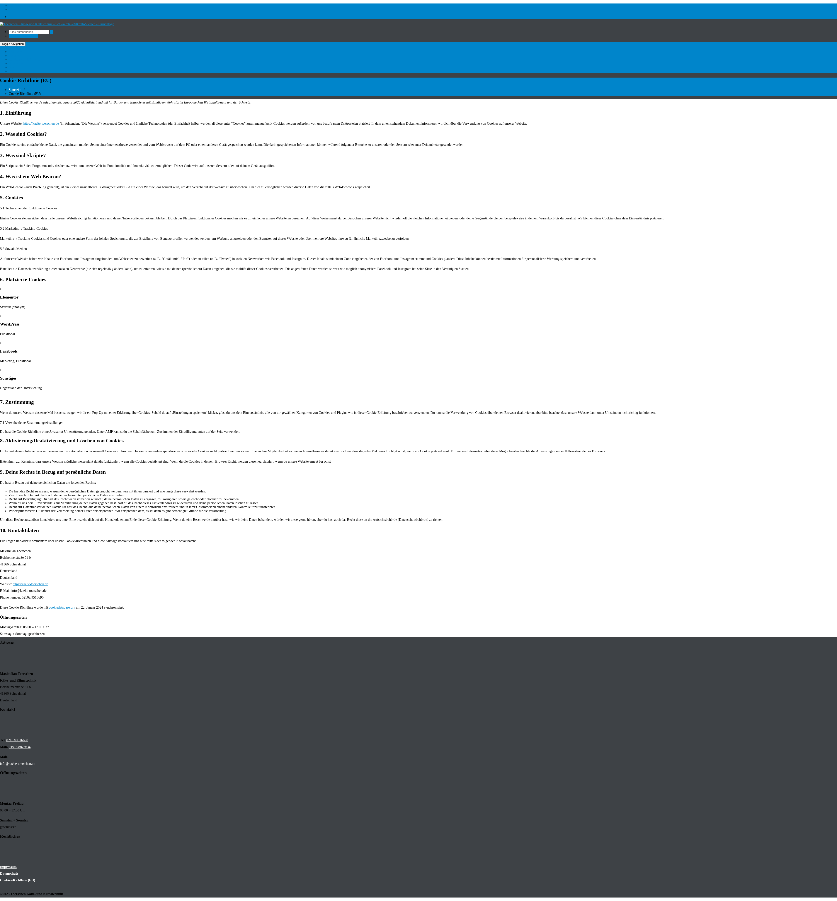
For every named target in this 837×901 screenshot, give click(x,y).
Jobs (12, 67)
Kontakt (15, 71)
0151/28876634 (20, 747)
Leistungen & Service (24, 59)
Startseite (15, 51)
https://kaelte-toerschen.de (41, 123)
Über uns (15, 55)
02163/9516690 (20, 9)
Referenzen (17, 63)
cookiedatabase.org (62, 607)
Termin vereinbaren (23, 36)
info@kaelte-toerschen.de (27, 5)
